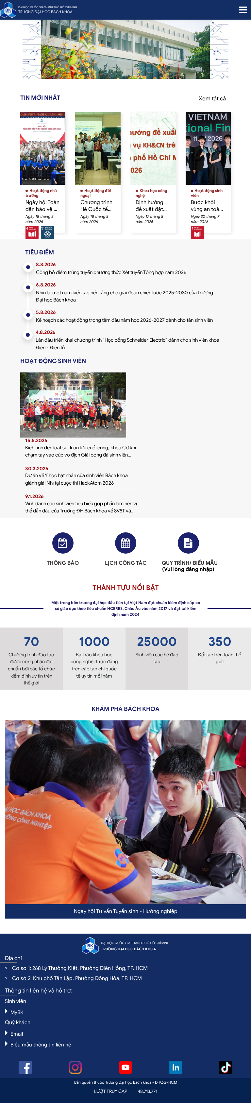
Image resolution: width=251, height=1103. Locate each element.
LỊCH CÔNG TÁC (125, 563)
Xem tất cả (212, 98)
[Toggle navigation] (243, 10)
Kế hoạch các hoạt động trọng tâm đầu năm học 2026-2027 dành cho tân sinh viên (124, 320)
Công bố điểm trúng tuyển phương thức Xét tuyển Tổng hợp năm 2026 (111, 272)
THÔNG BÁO (63, 563)
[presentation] (57, 52)
